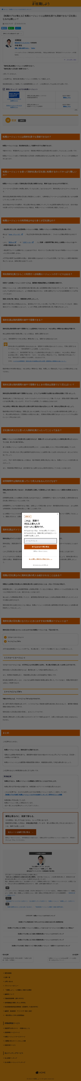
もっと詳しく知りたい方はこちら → (40, 559)
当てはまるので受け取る (40, 547)
